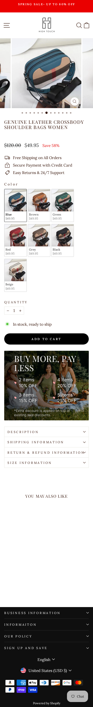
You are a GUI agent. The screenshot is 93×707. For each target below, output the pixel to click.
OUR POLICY (18, 636)
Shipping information (35, 442)
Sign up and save (26, 648)
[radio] (15, 205)
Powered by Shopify (46, 703)
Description (23, 432)
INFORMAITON (20, 624)
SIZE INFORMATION (29, 463)
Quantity (16, 302)
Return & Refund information (46, 452)
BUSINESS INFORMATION (32, 613)
